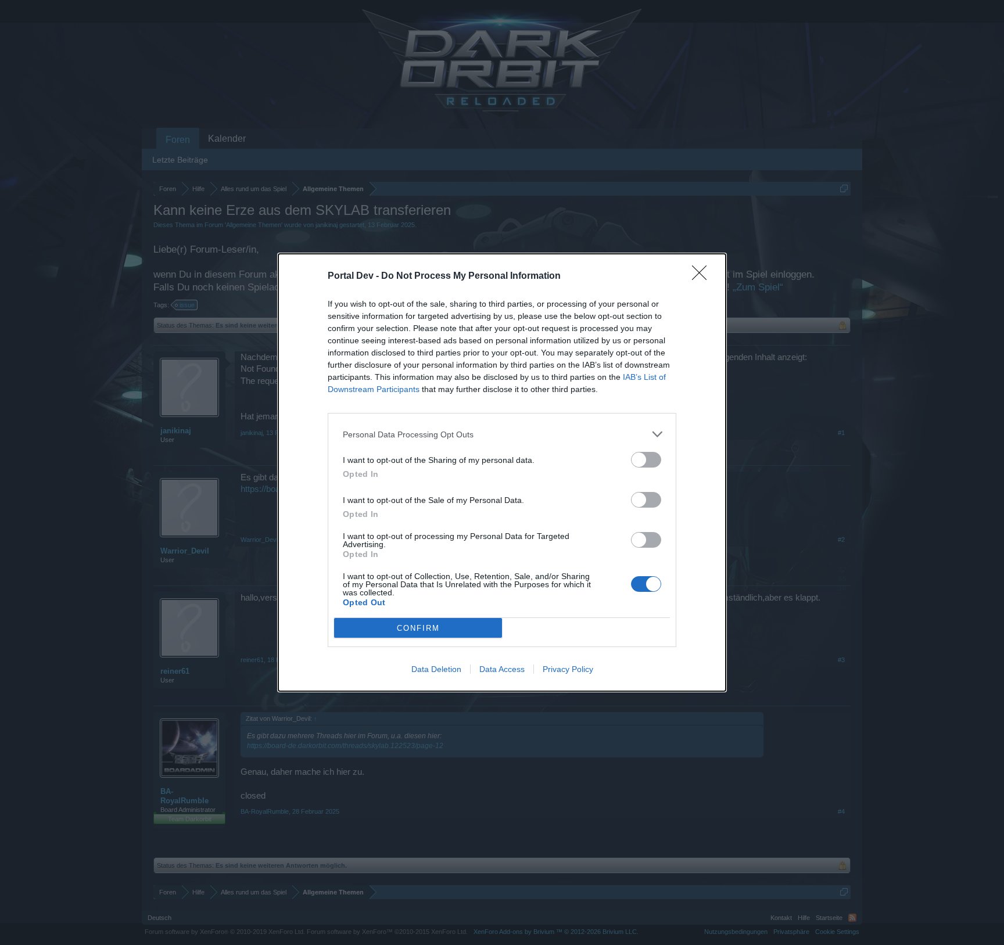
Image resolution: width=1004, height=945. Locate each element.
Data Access (502, 669)
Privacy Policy (568, 669)
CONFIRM (418, 628)
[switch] (646, 460)
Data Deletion (436, 669)
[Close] (703, 276)
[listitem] (502, 434)
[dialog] (502, 472)
